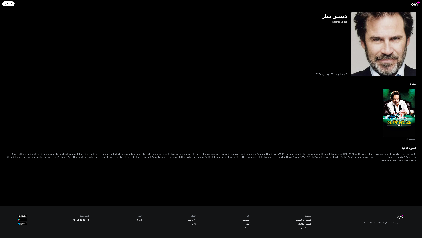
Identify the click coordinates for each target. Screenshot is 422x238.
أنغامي (193, 223)
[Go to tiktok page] (81, 220)
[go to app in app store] (22, 216)
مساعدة (308, 216)
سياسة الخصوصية (304, 227)
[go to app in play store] (22, 219)
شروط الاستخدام (304, 223)
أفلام (248, 223)
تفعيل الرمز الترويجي (303, 219)
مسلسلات (246, 219)
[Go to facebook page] (87, 220)
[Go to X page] (74, 220)
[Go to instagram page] (84, 220)
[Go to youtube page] (77, 220)
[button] (8, 3)
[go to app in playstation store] (22, 223)
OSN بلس (192, 219)
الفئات (247, 227)
